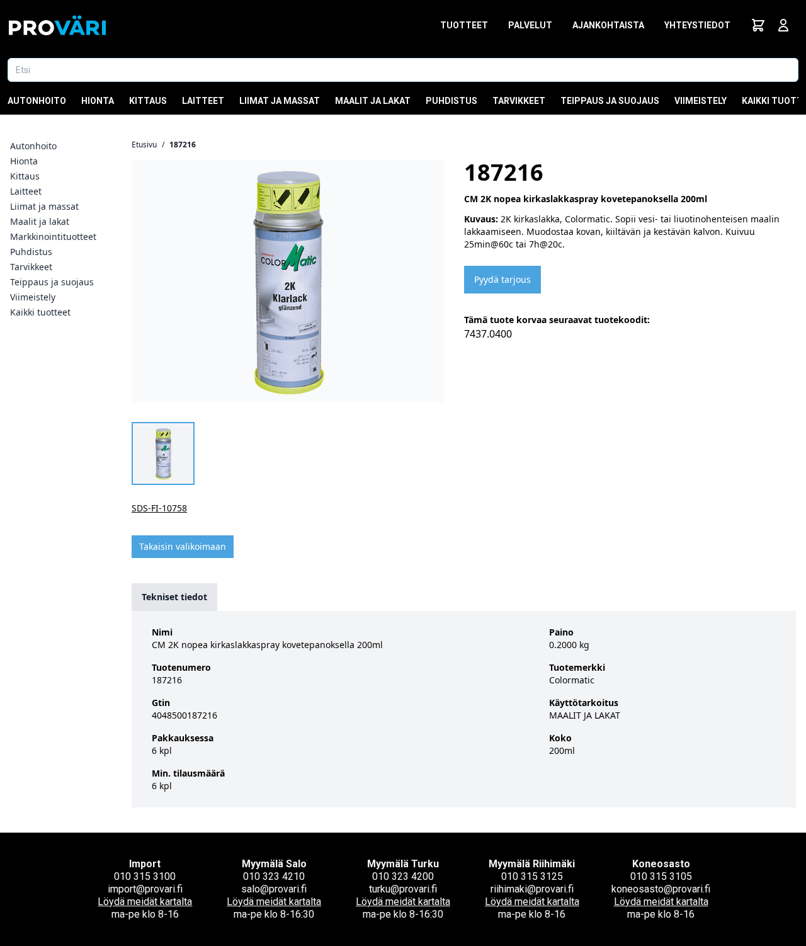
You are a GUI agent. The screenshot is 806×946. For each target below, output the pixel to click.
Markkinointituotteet (53, 236)
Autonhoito (37, 101)
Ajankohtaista (608, 25)
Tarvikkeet (518, 101)
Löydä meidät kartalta (145, 902)
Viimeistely (700, 101)
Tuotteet (464, 25)
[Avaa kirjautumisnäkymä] (783, 25)
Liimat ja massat (279, 101)
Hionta (97, 101)
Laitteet (203, 101)
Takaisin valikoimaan (182, 546)
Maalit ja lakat (373, 101)
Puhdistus (451, 101)
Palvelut (530, 25)
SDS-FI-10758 (159, 508)
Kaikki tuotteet (40, 312)
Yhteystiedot (697, 25)
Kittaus (148, 101)
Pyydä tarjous (502, 279)
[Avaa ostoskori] (758, 25)
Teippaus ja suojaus (609, 101)
